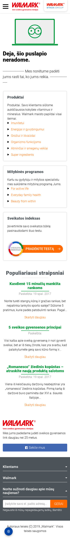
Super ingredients (22, 154)
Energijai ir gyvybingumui (27, 129)
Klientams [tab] (10, 467)
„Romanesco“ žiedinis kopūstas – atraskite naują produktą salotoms (35, 369)
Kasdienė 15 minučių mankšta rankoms (35, 285)
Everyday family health (26, 195)
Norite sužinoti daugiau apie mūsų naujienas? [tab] (28, 491)
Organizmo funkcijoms (26, 142)
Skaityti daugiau (35, 317)
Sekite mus (36, 447)
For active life (20, 188)
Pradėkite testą (40, 249)
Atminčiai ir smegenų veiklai (29, 148)
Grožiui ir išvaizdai (23, 135)
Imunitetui (17, 123)
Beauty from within (23, 201)
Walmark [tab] (9, 478)
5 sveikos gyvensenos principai (35, 327)
